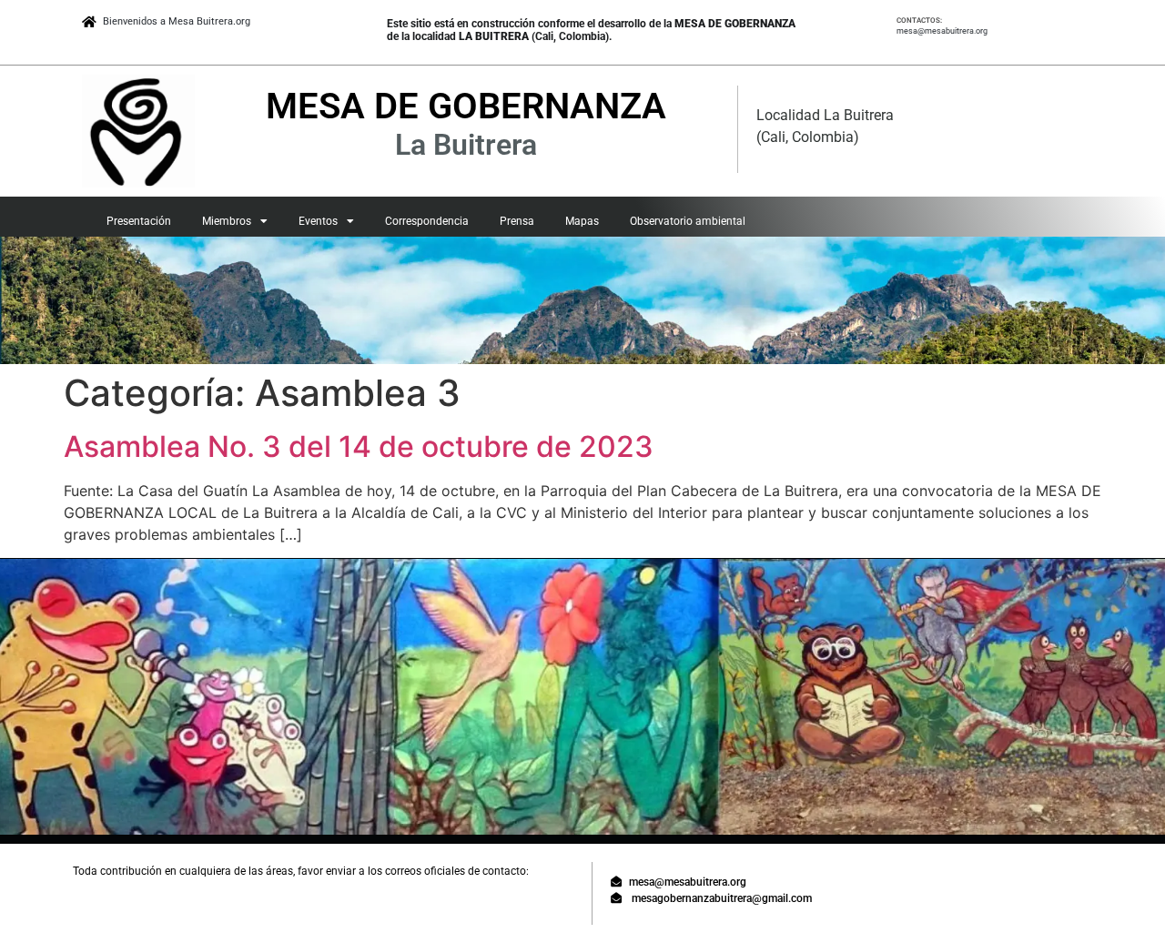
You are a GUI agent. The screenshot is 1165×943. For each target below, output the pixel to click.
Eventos (318, 221)
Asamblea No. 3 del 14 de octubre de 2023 (358, 446)
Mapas (582, 221)
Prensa (517, 221)
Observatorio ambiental (687, 221)
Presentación (138, 221)
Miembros (226, 221)
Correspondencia (427, 221)
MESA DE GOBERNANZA (466, 106)
